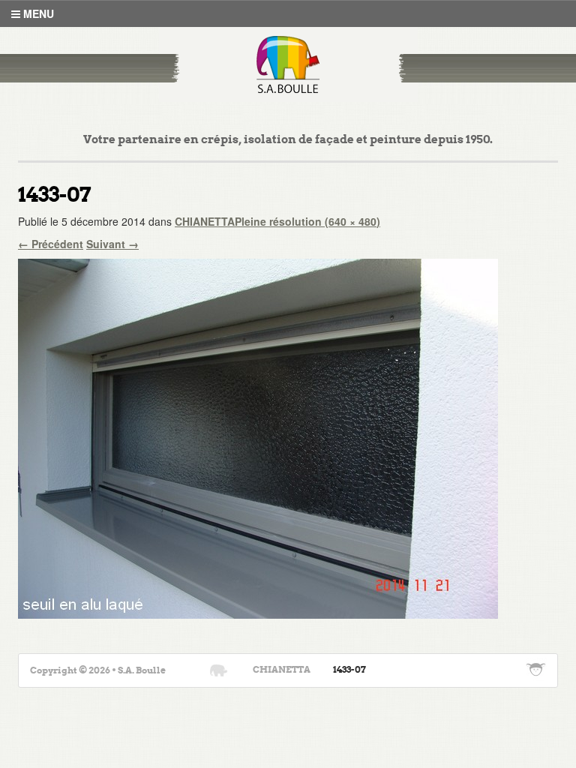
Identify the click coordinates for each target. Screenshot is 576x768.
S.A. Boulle (288, 64)
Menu (37, 13)
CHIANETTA (205, 221)
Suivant (112, 243)
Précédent (50, 243)
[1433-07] (258, 436)
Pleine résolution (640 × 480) (307, 221)
